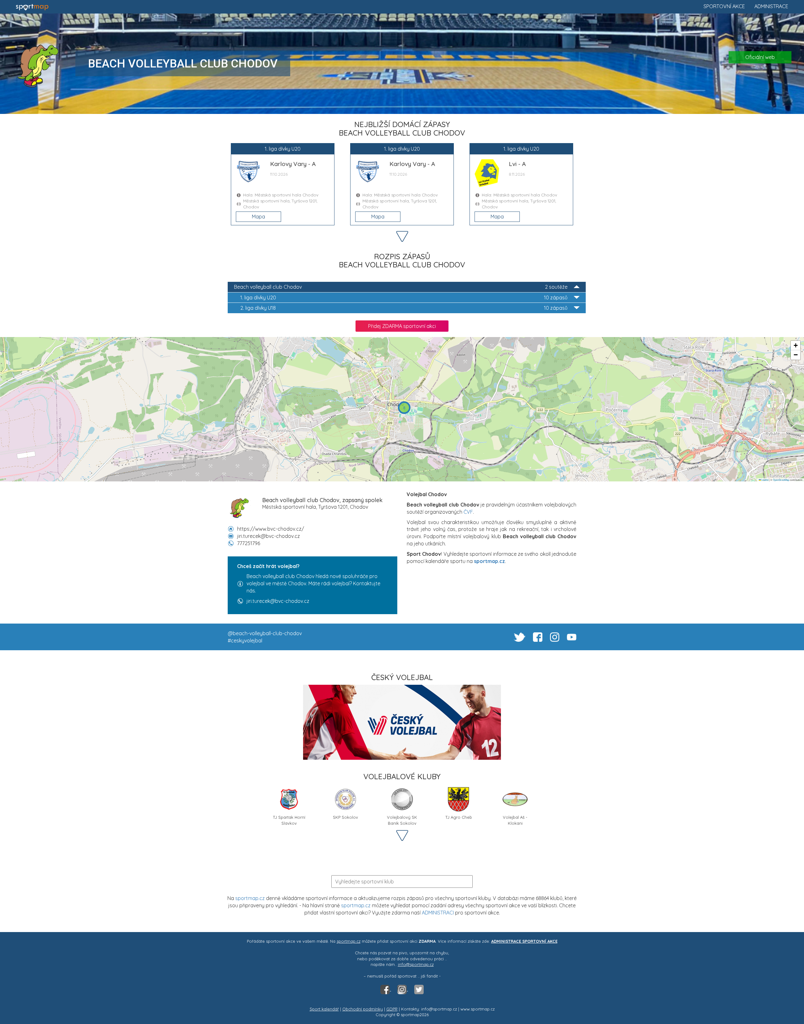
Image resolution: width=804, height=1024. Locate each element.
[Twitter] (419, 989)
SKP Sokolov (345, 817)
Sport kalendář (324, 1008)
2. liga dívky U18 (404, 308)
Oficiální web (760, 57)
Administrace (771, 6)
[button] (404, 407)
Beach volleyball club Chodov (401, 287)
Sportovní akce (724, 6)
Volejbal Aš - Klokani (515, 819)
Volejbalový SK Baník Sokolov (402, 819)
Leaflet (765, 479)
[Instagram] (402, 989)
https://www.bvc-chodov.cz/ (270, 529)
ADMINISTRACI (438, 912)
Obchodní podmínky (362, 1008)
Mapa (258, 216)
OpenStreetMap (781, 479)
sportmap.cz (250, 898)
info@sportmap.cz (416, 964)
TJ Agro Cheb (458, 817)
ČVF (468, 512)
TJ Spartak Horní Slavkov (289, 819)
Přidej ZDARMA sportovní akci (402, 326)
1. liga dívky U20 (404, 297)
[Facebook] (385, 989)
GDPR (392, 1008)
